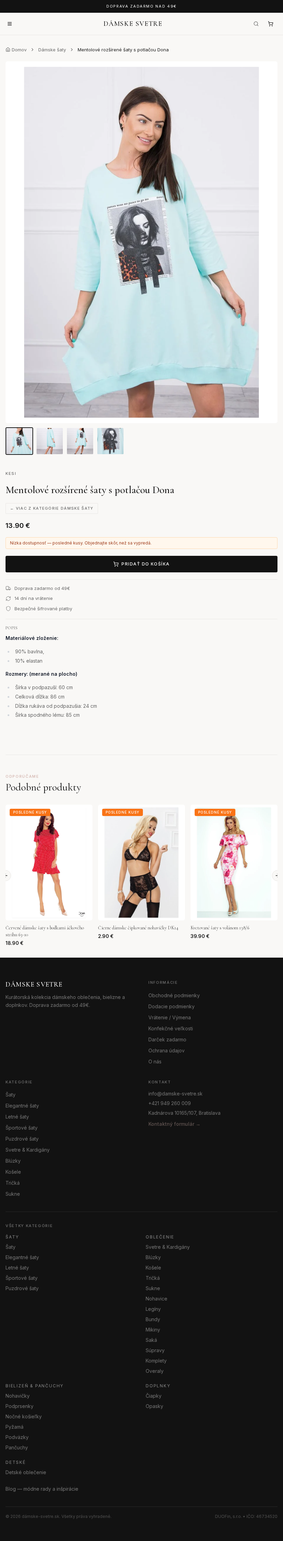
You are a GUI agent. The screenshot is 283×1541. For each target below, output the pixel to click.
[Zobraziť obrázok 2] (50, 441)
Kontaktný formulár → (174, 1124)
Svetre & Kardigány (28, 1150)
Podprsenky (19, 1406)
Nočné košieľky (24, 1416)
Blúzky (13, 1161)
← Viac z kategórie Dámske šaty (52, 508)
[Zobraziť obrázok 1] (19, 441)
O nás (155, 1061)
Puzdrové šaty (22, 1139)
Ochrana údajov (166, 1050)
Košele (13, 1172)
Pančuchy (17, 1447)
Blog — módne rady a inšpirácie (42, 1488)
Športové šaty (22, 1128)
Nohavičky (18, 1395)
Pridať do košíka (145, 564)
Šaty (11, 1095)
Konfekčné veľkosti (170, 1028)
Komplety (156, 1360)
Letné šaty (17, 1117)
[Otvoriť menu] (10, 24)
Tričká (13, 1183)
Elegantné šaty (22, 1106)
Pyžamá (14, 1426)
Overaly (155, 1371)
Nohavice (156, 1298)
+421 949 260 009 (169, 1103)
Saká (151, 1340)
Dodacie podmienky (171, 1006)
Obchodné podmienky (174, 995)
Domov (19, 49)
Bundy (153, 1319)
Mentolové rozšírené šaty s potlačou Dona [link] (123, 49)
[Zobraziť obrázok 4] (110, 441)
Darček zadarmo (167, 1039)
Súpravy (155, 1350)
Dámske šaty (52, 49)
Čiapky (154, 1395)
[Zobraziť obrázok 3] (80, 441)
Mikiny (153, 1329)
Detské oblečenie (26, 1472)
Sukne (13, 1194)
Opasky (154, 1406)
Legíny (153, 1309)
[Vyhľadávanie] (256, 24)
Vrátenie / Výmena (169, 1017)
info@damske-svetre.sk (175, 1093)
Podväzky (17, 1437)
